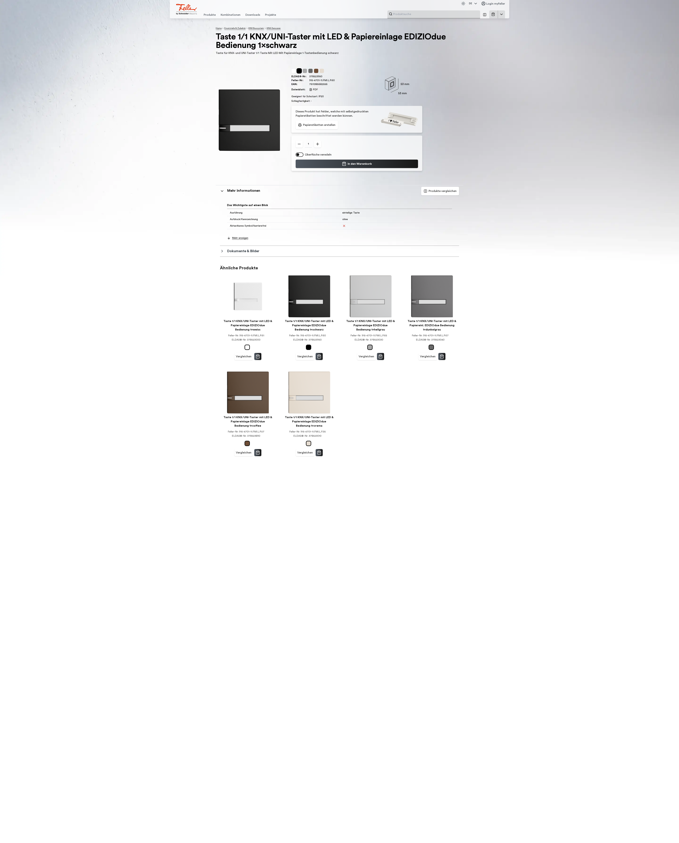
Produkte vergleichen (443, 191)
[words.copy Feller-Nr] (336, 80)
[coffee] (317, 71)
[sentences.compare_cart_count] (484, 14)
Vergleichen (243, 356)
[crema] (322, 71)
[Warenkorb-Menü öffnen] (501, 14)
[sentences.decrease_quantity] (299, 144)
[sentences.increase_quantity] (317, 144)
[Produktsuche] (390, 14)
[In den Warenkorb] (257, 356)
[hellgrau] (305, 71)
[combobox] (435, 14)
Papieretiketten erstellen (319, 125)
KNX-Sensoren (274, 28)
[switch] (299, 155)
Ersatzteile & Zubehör (235, 28)
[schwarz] (300, 71)
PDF (315, 89)
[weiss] (294, 71)
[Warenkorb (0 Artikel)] (493, 14)
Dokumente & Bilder (243, 251)
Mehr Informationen (243, 190)
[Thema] (463, 3)
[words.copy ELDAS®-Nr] (324, 76)
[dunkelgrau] (311, 71)
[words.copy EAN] (329, 84)
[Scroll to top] (668, 833)
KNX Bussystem (256, 28)
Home (219, 28)
